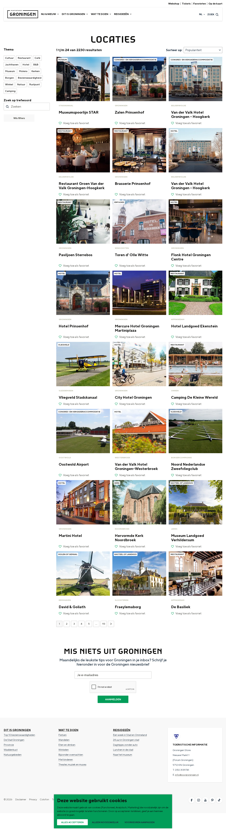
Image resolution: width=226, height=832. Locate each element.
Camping (10, 91)
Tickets (186, 3)
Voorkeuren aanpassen (140, 822)
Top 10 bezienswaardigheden (19, 734)
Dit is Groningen (17, 730)
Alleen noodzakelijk (105, 822)
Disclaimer (20, 799)
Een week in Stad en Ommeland (130, 734)
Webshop (173, 3)
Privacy (33, 799)
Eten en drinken (66, 744)
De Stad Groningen (14, 739)
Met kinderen (65, 759)
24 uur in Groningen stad (126, 739)
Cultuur (9, 57)
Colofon (44, 799)
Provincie (9, 744)
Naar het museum (122, 754)
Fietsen (62, 734)
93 (104, 624)
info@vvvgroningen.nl (187, 774)
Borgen (9, 77)
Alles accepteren (72, 822)
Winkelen (63, 749)
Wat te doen (68, 730)
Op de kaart (215, 3)
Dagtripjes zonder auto (125, 744)
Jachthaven (11, 64)
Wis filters (19, 118)
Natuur (21, 84)
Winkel (9, 84)
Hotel (25, 64)
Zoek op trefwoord (17, 100)
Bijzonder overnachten (70, 754)
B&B (35, 64)
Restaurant (24, 57)
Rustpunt (34, 84)
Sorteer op (174, 50)
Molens (23, 71)
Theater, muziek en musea (72, 764)
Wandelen (63, 739)
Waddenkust (11, 749)
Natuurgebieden (13, 754)
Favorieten (199, 3)
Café (37, 57)
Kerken (35, 71)
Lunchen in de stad (123, 749)
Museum (10, 71)
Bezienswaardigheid (29, 77)
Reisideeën (121, 730)
